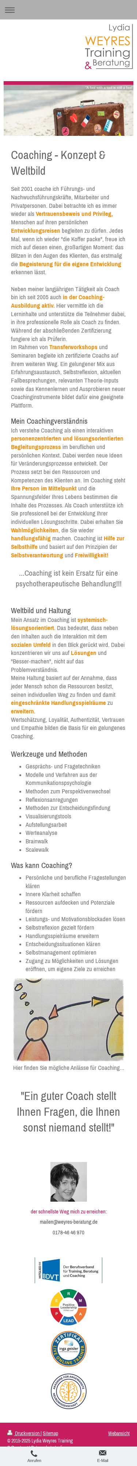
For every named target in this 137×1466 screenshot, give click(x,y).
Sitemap (50, 1433)
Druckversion (27, 1433)
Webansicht (119, 1433)
